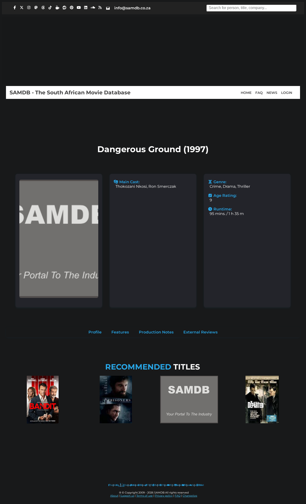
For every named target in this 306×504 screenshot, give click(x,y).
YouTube (168, 485)
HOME (246, 92)
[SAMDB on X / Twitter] (21, 7)
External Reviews (200, 332)
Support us (127, 495)
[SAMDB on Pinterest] (71, 7)
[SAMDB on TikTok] (50, 7)
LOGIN (286, 92)
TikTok (147, 485)
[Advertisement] (153, 50)
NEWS (272, 92)
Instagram (125, 485)
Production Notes (156, 332)
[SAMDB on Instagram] (29, 7)
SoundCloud (190, 485)
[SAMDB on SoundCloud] (93, 7)
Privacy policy (164, 495)
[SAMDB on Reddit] (64, 7)
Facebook (110, 485)
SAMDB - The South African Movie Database (70, 92)
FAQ (259, 92)
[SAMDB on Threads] (43, 7)
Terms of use (144, 495)
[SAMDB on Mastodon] (36, 7)
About (114, 495)
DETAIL (42, 428)
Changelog (190, 495)
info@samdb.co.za (132, 8)
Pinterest (162, 485)
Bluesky (183, 485)
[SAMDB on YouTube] (78, 7)
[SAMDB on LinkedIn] (85, 7)
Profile (95, 332)
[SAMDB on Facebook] (14, 7)
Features (120, 332)
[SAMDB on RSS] (100, 7)
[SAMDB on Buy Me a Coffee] (57, 7)
